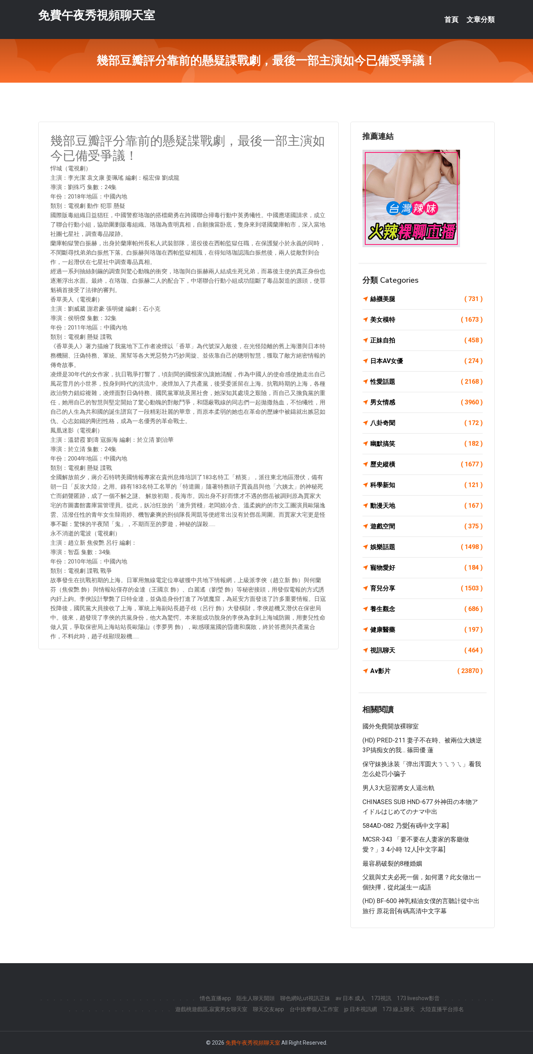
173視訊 (381, 998)
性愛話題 (426, 381)
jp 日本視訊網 (360, 1009)
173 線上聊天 (398, 1009)
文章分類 (481, 19)
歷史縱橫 (426, 464)
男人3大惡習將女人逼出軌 (398, 788)
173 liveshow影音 (418, 998)
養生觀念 (426, 609)
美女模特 (426, 319)
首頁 (451, 19)
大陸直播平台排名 (442, 1009)
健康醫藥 (426, 629)
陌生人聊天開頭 (255, 998)
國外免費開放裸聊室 (390, 726)
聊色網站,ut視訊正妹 (305, 998)
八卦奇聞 (426, 423)
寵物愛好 (426, 567)
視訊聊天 (426, 650)
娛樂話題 (426, 547)
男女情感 (426, 402)
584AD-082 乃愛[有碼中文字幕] (405, 825)
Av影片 (426, 671)
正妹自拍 (426, 340)
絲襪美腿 (426, 299)
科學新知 (426, 485)
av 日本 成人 (351, 998)
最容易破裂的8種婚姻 (392, 863)
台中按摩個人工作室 (314, 1009)
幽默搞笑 (426, 443)
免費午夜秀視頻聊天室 (96, 15)
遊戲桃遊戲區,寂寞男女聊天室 (211, 1009)
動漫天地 (426, 505)
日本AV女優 (426, 361)
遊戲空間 (426, 526)
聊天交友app (268, 1009)
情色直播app (215, 998)
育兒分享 (426, 588)
